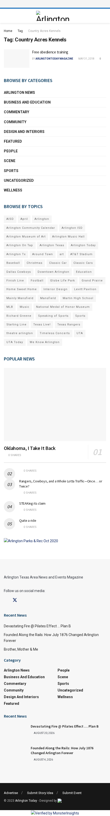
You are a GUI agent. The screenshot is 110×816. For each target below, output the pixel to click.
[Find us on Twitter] (15, 600)
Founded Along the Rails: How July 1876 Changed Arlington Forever (62, 750)
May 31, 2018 (86, 58)
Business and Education (27, 102)
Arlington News (19, 92)
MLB (9, 307)
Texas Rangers (68, 324)
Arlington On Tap (19, 245)
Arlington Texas (52, 245)
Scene (9, 161)
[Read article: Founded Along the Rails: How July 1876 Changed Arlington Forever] (15, 754)
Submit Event (72, 793)
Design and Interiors (24, 132)
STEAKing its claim (32, 503)
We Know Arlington (45, 342)
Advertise (11, 793)
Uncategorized (19, 180)
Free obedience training (50, 52)
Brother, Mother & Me (21, 649)
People (11, 151)
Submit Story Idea (40, 793)
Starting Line (16, 324)
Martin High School (78, 298)
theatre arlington (19, 333)
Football (37, 280)
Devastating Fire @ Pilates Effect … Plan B (37, 626)
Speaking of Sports (53, 316)
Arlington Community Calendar (30, 228)
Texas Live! (42, 324)
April (24, 219)
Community (15, 122)
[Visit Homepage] (53, 16)
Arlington (42, 219)
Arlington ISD (72, 228)
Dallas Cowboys (18, 272)
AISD (10, 219)
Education (84, 272)
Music (24, 307)
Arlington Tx (16, 254)
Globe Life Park (62, 280)
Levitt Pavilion (85, 289)
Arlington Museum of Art (26, 236)
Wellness (13, 190)
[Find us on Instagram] (24, 600)
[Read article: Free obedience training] (16, 58)
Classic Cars (83, 263)
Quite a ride (27, 520)
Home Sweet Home (21, 289)
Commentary (16, 112)
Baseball (13, 263)
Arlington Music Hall (68, 236)
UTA (79, 333)
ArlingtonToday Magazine (54, 58)
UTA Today (14, 342)
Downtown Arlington (53, 272)
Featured (13, 141)
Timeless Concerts (55, 333)
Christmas (34, 263)
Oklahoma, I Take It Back (29, 448)
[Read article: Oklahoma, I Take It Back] (55, 404)
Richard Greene (18, 316)
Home (8, 31)
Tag (20, 31)
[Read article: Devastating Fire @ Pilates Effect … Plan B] (15, 732)
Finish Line (15, 280)
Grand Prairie (92, 280)
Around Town (42, 254)
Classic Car (58, 263)
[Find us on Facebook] (5, 600)
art (62, 254)
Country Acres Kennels (44, 31)
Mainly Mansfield (20, 298)
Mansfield (48, 298)
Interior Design (55, 289)
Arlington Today (83, 245)
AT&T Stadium (81, 254)
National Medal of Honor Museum (63, 307)
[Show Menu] (55, 4)
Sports (11, 171)
